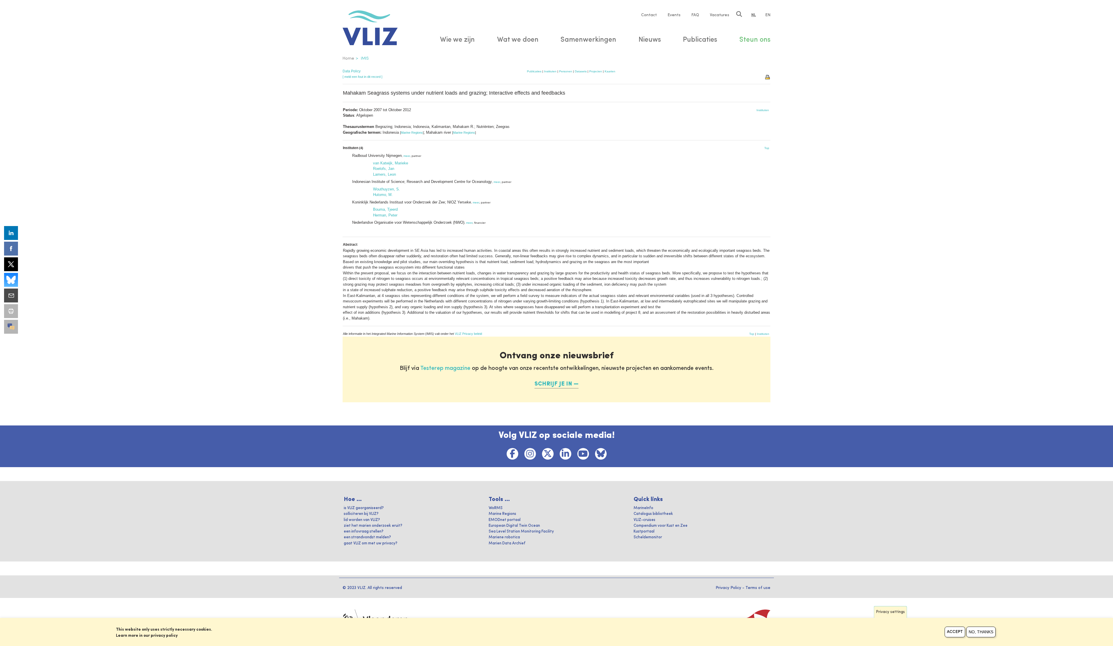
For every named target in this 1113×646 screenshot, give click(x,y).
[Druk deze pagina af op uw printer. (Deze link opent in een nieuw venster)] (11, 311)
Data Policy (352, 71)
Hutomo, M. (383, 194)
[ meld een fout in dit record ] (362, 76)
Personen (565, 71)
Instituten (550, 71)
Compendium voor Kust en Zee (661, 526)
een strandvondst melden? (367, 537)
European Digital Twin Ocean (514, 526)
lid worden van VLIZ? (362, 520)
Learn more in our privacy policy (147, 636)
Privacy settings (890, 612)
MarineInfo (643, 508)
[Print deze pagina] (767, 76)
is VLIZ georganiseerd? (364, 508)
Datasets (581, 71)
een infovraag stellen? (363, 531)
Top (766, 148)
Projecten (595, 71)
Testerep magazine (445, 368)
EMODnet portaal (505, 520)
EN (767, 15)
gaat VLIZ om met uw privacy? (370, 543)
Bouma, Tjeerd (385, 209)
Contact (649, 15)
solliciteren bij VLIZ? (361, 514)
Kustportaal (644, 531)
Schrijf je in (553, 384)
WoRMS (496, 508)
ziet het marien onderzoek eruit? (373, 526)
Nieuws (650, 39)
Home (348, 58)
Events (674, 15)
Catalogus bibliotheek (653, 514)
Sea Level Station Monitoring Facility (521, 531)
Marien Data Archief (507, 543)
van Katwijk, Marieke (390, 163)
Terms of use (757, 588)
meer (406, 155)
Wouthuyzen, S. (386, 189)
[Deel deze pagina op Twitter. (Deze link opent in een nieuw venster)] (11, 264)
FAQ (695, 15)
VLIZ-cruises (644, 520)
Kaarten (610, 71)
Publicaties (534, 71)
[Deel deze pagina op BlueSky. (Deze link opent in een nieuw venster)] (11, 280)
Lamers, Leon (384, 174)
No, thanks (981, 632)
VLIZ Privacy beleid (468, 333)
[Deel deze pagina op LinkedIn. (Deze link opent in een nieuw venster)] (11, 233)
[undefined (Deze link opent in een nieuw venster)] (11, 327)
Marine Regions (412, 132)
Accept (955, 632)
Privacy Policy (728, 588)
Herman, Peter (385, 215)
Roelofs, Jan (383, 168)
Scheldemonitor (648, 537)
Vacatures (719, 15)
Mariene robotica (504, 537)
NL (753, 15)
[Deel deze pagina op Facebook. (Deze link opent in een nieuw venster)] (11, 249)
